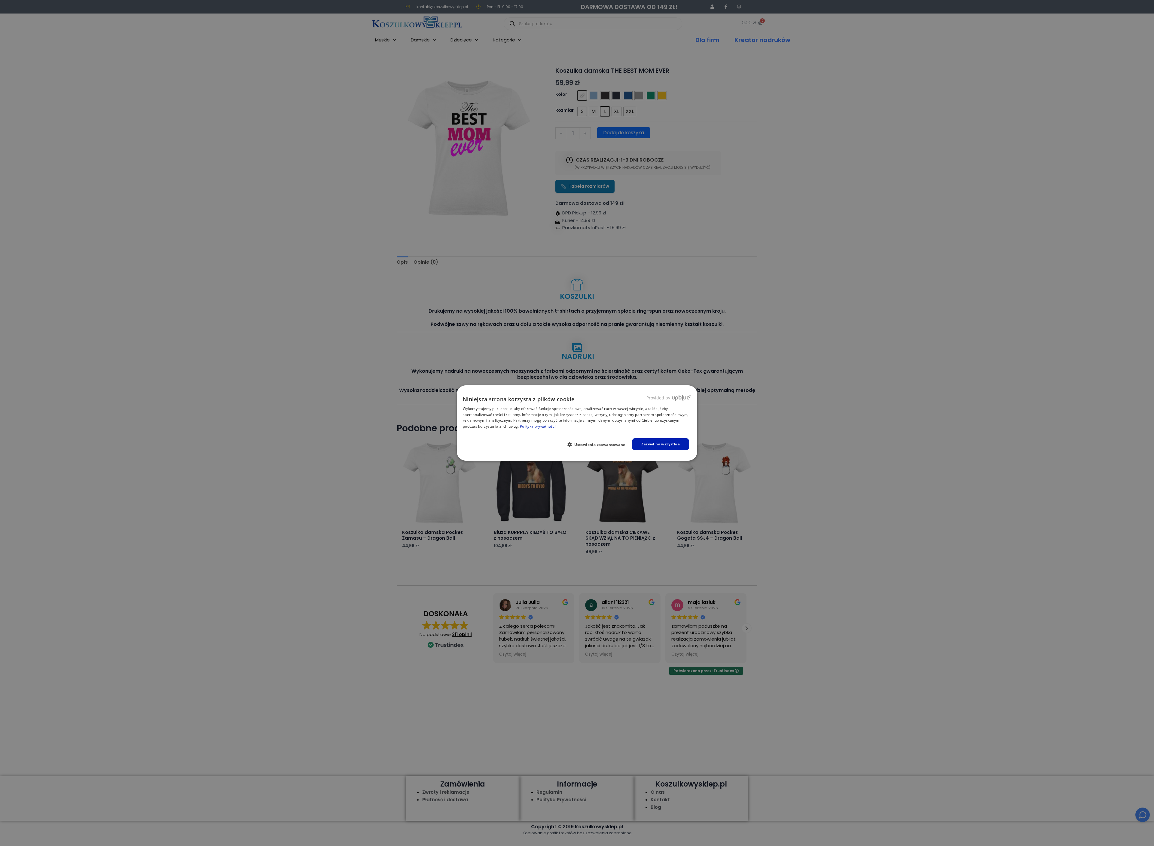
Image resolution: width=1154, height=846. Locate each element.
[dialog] (577, 423)
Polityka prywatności (538, 426)
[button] (598, 444)
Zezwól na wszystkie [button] (660, 444)
